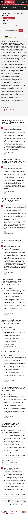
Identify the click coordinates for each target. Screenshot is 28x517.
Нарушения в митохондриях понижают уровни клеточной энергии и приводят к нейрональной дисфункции (12, 281)
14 (6, 504)
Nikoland (12, 513)
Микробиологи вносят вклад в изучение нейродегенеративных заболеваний (13, 122)
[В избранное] (2, 130)
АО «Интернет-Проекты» (9, 512)
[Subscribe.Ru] (9, 2)
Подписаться (9, 18)
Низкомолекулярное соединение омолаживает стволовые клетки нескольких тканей (13, 388)
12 (21, 501)
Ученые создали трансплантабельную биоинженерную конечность (11, 462)
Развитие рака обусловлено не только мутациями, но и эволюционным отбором (12, 321)
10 (14, 501)
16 (13, 504)
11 (18, 501)
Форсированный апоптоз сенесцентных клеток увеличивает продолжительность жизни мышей (14, 161)
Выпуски (4, 7)
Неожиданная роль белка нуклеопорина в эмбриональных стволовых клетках (13, 424)
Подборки (23, 7)
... (5, 501)
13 (25, 501)
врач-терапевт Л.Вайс (10, 37)
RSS (16, 25)
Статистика (5, 107)
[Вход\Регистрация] (23, 2)
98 (21, 504)
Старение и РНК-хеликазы (10, 351)
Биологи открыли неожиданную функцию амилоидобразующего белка (12, 240)
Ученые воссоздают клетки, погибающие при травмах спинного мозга (11, 200)
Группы (14, 7)
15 (10, 504)
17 (17, 504)
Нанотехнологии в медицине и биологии (12, 14)
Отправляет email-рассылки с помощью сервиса (14, 4)
